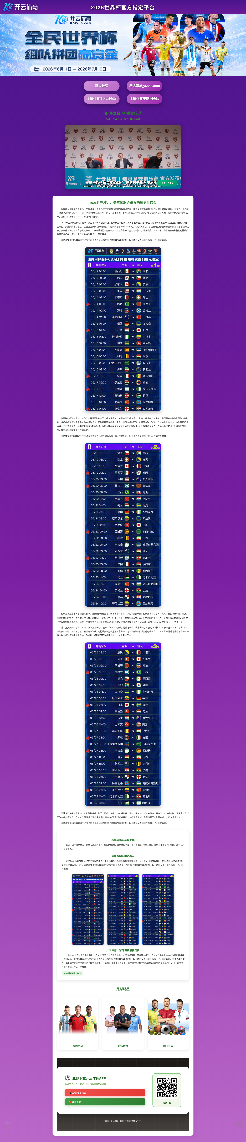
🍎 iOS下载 (75, 1102)
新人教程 (101, 86)
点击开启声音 (167, 183)
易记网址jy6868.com (144, 86)
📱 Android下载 (77, 1093)
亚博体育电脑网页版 (145, 99)
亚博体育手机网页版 (102, 99)
